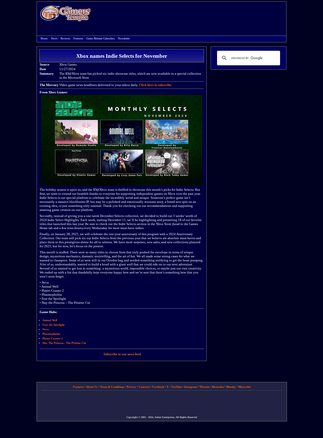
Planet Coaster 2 (52, 338)
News (54, 38)
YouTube (176, 386)
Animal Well (49, 320)
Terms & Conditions (112, 386)
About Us (91, 386)
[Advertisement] (191, 14)
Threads (204, 386)
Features (78, 38)
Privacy (131, 386)
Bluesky (231, 386)
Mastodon (218, 386)
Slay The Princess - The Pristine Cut (64, 343)
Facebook (158, 386)
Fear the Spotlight (53, 324)
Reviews (65, 38)
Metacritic (244, 386)
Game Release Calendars (100, 38)
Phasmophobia (51, 334)
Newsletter (124, 38)
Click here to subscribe (155, 85)
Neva (45, 329)
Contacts (144, 386)
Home (65, 13)
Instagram (190, 386)
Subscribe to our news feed (122, 354)
